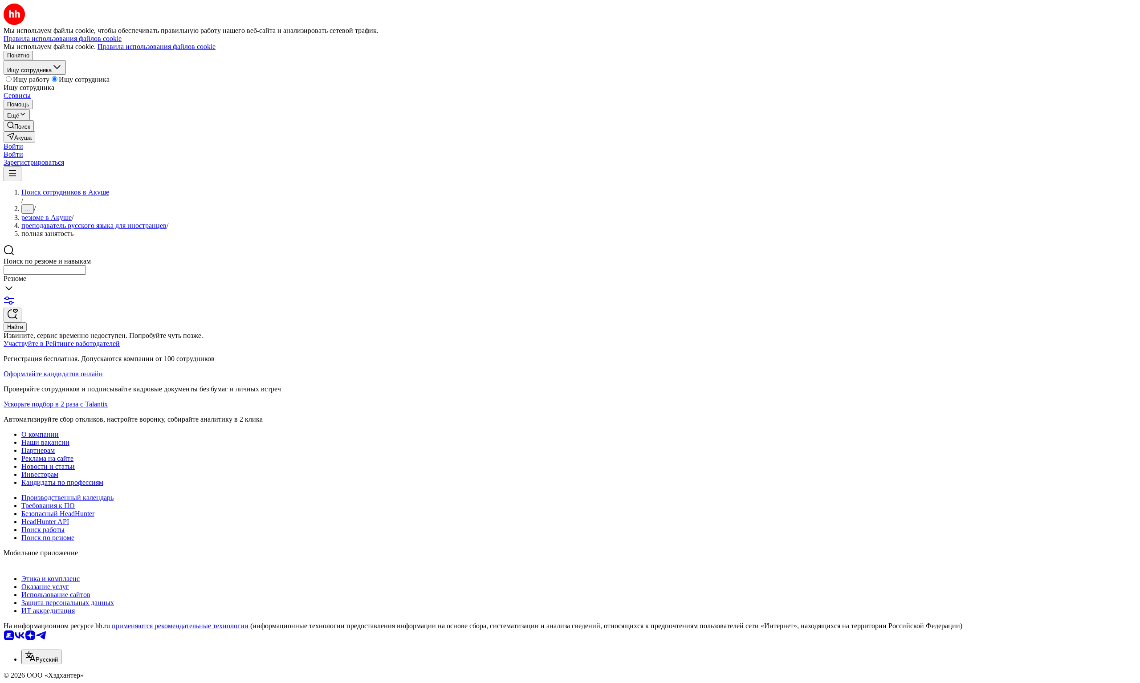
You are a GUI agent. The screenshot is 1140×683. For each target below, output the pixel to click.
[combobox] (45, 270)
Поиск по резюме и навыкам (47, 261)
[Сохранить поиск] (12, 315)
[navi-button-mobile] (12, 174)
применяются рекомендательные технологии (180, 626)
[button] (13, 146)
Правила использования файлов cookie (157, 46)
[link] (19, 125)
